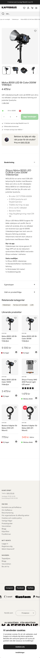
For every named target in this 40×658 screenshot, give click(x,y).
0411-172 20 (25, 143)
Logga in (5, 544)
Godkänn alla (20, 647)
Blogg (4, 529)
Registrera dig (7, 546)
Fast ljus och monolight (20, 305)
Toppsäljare (6, 558)
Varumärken (6, 526)
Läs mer (6, 103)
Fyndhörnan (6, 534)
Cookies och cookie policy (12, 518)
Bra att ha (5, 567)
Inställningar (20, 652)
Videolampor (15, 19)
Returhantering (7, 513)
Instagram (9, 588)
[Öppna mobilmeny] (36, 8)
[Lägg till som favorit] (24, 8)
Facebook (20, 588)
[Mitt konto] (28, 8)
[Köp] (36, 398)
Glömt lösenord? (8, 549)
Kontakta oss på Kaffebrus (11, 507)
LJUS (31, 305)
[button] (35, 31)
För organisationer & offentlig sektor (15, 515)
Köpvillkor (5, 531)
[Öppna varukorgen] (32, 8)
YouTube (30, 588)
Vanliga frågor (7, 521)
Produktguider (7, 523)
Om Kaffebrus (7, 510)
